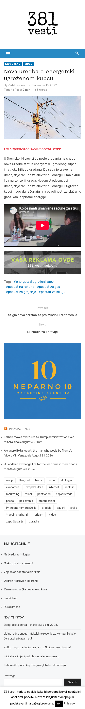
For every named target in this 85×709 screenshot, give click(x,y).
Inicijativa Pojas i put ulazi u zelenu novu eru (32, 656)
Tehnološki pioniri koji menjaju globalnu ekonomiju (35, 665)
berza (38, 480)
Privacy (69, 703)
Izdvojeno (13, 63)
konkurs (70, 487)
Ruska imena (12, 607)
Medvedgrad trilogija (17, 554)
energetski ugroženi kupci (35, 282)
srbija (73, 508)
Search (72, 682)
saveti (61, 508)
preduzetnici (47, 501)
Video (29, 63)
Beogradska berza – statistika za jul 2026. (31, 625)
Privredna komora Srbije (21, 508)
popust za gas (49, 287)
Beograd (24, 480)
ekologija (66, 480)
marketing (12, 494)
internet (54, 487)
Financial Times (19, 429)
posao (10, 501)
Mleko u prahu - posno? (18, 563)
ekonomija (12, 487)
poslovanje (26, 501)
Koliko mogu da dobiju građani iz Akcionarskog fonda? (37, 647)
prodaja (46, 508)
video (52, 514)
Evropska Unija (34, 487)
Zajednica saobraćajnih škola (22, 572)
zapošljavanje (15, 521)
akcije (9, 480)
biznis (51, 480)
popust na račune (21, 287)
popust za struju (53, 292)
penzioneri (44, 494)
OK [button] (58, 703)
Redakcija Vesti (17, 85)
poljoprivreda (64, 494)
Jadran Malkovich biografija (21, 581)
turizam (38, 514)
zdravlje (34, 521)
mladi (28, 494)
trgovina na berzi (17, 514)
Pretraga (9, 676)
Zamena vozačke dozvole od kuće (25, 589)
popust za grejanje (22, 292)
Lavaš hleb (10, 598)
